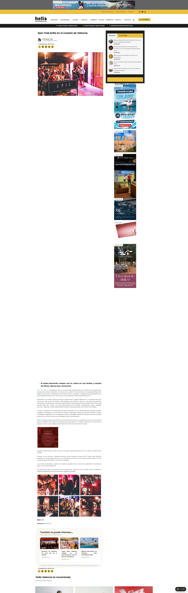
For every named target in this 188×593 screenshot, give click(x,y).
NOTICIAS (101, 19)
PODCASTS (127, 19)
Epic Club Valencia (43, 390)
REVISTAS (118, 19)
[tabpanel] (125, 56)
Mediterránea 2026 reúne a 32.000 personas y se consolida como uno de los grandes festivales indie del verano (127, 48)
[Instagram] (140, 12)
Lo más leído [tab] (123, 35)
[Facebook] (142, 12)
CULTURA (75, 19)
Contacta (131, 11)
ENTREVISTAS (110, 19)
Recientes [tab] (112, 35)
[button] (134, 20)
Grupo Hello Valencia (107, 11)
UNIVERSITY (94, 19)
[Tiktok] (145, 12)
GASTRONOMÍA (65, 19)
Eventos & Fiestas (120, 11)
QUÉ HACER (54, 19)
